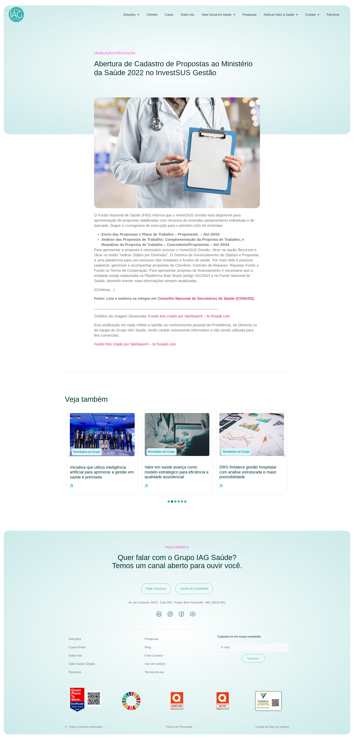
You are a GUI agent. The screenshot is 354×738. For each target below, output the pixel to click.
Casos (169, 14)
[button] (87, 451)
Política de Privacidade (179, 726)
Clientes (152, 14)
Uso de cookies (155, 663)
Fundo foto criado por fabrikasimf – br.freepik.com (189, 316)
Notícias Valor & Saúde (279, 14)
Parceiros (333, 14)
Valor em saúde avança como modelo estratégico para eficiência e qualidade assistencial (102, 472)
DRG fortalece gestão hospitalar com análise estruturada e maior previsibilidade (173, 472)
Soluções (129, 14)
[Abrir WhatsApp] (344, 728)
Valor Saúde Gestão (82, 663)
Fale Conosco (154, 655)
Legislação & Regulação (114, 53)
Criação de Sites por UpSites (272, 726)
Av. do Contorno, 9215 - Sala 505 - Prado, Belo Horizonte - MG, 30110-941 (177, 602)
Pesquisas (249, 14)
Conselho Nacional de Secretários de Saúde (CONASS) (206, 298)
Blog (148, 647)
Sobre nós (187, 14)
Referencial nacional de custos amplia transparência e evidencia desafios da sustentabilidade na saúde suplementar (248, 474)
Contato (310, 14)
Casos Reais (77, 647)
